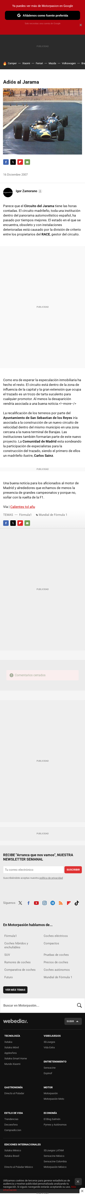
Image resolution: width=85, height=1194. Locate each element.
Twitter (13, 162)
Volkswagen (69, 63)
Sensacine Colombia (55, 1161)
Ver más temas (15, 989)
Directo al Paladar (14, 1093)
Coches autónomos (57, 970)
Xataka (8, 1041)
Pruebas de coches (56, 955)
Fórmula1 (25, 515)
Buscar (79, 1005)
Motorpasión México (55, 1166)
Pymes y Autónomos (55, 1124)
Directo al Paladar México (18, 1166)
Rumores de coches (17, 962)
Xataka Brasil (11, 1155)
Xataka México (12, 1150)
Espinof (48, 1073)
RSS (61, 902)
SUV (7, 955)
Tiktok (77, 902)
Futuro (8, 977)
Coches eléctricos (56, 936)
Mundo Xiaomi (12, 1063)
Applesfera (10, 1052)
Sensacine (50, 1067)
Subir (70, 1021)
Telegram (52, 902)
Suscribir (73, 869)
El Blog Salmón (52, 1119)
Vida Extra (49, 1047)
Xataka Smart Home (15, 1058)
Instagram (44, 902)
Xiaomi (26, 63)
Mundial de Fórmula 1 (53, 515)
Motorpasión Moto (54, 1098)
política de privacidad (51, 877)
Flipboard (20, 162)
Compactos (51, 943)
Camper (12, 63)
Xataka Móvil (11, 1047)
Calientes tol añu (22, 507)
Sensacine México (54, 1155)
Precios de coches (56, 962)
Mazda (52, 63)
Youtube (36, 902)
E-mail (27, 162)
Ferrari (39, 63)
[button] (28, 191)
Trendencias (11, 1119)
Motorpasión (51, 1093)
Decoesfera (11, 1124)
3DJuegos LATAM (54, 1150)
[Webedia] (15, 1024)
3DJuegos (49, 1041)
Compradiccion (12, 1130)
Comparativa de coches (20, 970)
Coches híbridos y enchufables (16, 945)
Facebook (6, 162)
